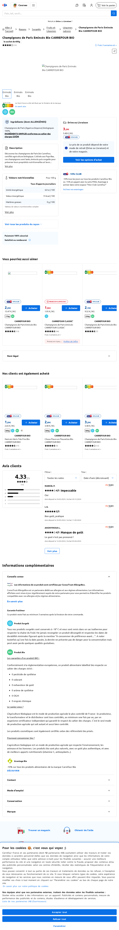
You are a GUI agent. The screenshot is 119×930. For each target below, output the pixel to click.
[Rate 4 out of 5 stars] (10, 45)
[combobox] (59, 13)
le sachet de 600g (12, 41)
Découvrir (13, 770)
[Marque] (109, 811)
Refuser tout (59, 919)
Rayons (22, 29)
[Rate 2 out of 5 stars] (5, 45)
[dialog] (59, 886)
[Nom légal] (109, 356)
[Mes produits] (84, 5)
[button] (33, 5)
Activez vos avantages (73, 189)
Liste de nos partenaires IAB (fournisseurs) (24, 901)
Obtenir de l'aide (84, 830)
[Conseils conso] (109, 576)
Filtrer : (48, 472)
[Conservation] (109, 801)
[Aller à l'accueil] (4, 5)
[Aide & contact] (77, 5)
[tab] (6, 93)
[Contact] (109, 780)
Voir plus (9, 166)
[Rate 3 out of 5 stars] (8, 45)
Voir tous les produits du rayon (22, 224)
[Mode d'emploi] (109, 790)
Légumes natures (67, 29)
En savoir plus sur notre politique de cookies (25, 886)
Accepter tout (59, 912)
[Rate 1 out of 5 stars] (3, 45)
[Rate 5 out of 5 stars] (12, 45)
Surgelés (36, 29)
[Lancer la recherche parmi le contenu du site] (114, 13)
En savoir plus (20, 106)
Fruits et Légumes (51, 29)
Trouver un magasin (39, 830)
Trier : (83, 472)
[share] (114, 51)
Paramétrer (59, 926)
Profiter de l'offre (71, 341)
